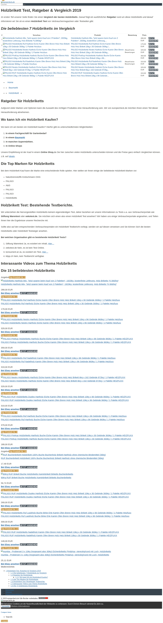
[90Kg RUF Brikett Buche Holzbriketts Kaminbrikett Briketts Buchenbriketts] (37, 474)
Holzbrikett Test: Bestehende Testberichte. (28, 582)
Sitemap (9, 592)
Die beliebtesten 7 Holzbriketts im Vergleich (29, 573)
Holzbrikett (14, 93)
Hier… (51, 243)
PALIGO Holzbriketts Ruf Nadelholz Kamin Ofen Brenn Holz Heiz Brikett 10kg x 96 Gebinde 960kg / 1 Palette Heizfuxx (57, 361)
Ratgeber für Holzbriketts (21, 575)
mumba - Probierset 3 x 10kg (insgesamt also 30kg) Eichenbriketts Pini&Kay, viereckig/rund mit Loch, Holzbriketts (55, 555)
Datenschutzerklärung (14, 594)
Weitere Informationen (20, 606)
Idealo (12, 156)
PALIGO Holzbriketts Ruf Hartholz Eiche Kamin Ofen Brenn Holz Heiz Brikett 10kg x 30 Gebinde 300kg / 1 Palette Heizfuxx (59, 303)
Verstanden (6, 606)
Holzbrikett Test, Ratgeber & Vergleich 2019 (23, 571)
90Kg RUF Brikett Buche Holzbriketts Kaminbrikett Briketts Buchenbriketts (36, 477)
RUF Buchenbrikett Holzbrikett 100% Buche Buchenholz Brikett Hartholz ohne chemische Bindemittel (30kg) (52, 458)
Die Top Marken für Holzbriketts (24, 579)
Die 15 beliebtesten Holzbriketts (24, 586)
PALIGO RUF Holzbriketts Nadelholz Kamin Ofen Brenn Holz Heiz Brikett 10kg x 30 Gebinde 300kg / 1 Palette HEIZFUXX (59, 535)
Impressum (10, 590)
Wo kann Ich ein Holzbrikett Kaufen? (31, 577)
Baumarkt (13, 88)
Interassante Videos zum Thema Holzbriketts (29, 584)
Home (10, 82)
